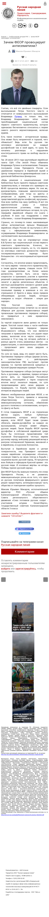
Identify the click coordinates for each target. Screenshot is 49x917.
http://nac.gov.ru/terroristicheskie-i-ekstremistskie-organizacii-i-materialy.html (22, 754)
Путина (18, 116)
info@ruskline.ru (27, 876)
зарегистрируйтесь (25, 568)
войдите (5, 568)
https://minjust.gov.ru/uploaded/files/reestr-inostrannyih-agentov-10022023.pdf (22, 815)
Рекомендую (26, 522)
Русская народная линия (15, 544)
